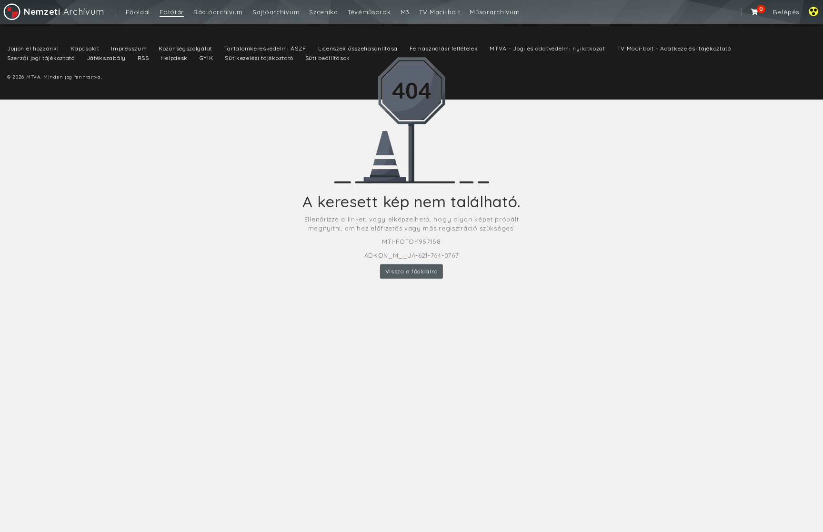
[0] (755, 12)
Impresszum (129, 48)
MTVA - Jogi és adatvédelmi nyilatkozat (547, 48)
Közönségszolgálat (185, 48)
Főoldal (138, 12)
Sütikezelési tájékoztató (259, 57)
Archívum (64, 11)
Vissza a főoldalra (411, 271)
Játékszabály (106, 57)
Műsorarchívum (495, 12)
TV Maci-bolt (439, 12)
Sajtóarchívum (276, 12)
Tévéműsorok (369, 12)
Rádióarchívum (218, 12)
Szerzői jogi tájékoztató (41, 57)
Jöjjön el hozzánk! (33, 48)
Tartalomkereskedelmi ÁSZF (265, 48)
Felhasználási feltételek (444, 48)
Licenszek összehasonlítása (358, 48)
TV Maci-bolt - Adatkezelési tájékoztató (674, 48)
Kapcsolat (84, 48)
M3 (405, 12)
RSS (143, 57)
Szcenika (323, 12)
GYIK (206, 57)
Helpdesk (174, 57)
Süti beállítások (327, 57)
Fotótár (172, 12)
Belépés (786, 12)
